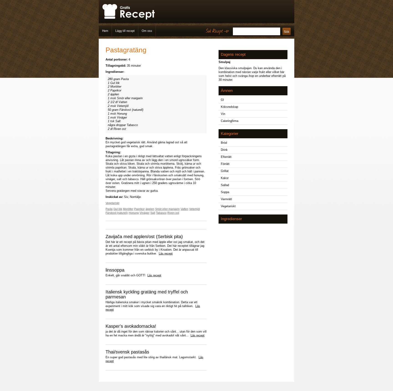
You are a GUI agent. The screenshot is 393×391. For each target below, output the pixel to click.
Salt (152, 212)
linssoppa (115, 269)
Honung (134, 212)
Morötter (128, 209)
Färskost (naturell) (117, 212)
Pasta (109, 209)
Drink (224, 149)
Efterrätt (226, 157)
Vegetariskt (112, 203)
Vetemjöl (194, 209)
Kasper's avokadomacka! (131, 326)
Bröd (224, 142)
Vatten (184, 209)
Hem (105, 31)
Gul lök (117, 209)
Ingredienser (231, 219)
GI (222, 99)
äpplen (150, 209)
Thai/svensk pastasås (127, 351)
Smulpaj (224, 62)
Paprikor (139, 209)
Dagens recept (233, 54)
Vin (223, 114)
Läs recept (166, 253)
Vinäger (144, 212)
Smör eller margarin (167, 209)
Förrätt (225, 164)
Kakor (225, 178)
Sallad (225, 185)
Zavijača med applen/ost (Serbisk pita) (144, 236)
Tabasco (161, 212)
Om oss (147, 31)
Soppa (225, 192)
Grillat (225, 171)
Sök (286, 31)
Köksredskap (229, 106)
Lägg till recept (125, 31)
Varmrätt (226, 199)
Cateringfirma (229, 121)
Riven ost (173, 212)
